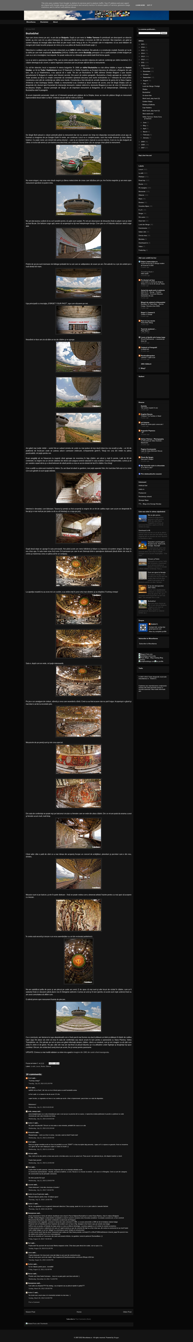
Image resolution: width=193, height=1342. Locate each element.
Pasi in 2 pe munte (148, 321)
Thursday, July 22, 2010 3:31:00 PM (40, 1209)
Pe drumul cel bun (148, 280)
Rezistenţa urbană (145, 496)
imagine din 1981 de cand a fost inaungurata (91, 1052)
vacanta (30, 1184)
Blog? (143, 368)
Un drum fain (147, 95)
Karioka (144, 406)
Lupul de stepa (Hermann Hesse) (151, 451)
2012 (143, 59)
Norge (141, 213)
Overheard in (143, 243)
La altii (33, 1066)
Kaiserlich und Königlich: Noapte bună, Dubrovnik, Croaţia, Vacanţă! (157, 544)
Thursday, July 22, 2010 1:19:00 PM (40, 1199)
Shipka (145, 89)
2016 (143, 47)
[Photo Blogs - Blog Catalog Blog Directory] (153, 659)
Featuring (142, 250)
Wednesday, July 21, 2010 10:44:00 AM (41, 1119)
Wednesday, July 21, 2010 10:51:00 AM (41, 1128)
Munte (43, 1066)
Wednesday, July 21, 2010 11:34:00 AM (41, 1163)
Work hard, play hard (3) (151, 98)
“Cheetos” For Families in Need (151, 416)
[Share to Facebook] (56, 1063)
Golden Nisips (147, 101)
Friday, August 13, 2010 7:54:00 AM (40, 1239)
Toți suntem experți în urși (149, 408)
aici (140, 691)
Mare (140, 199)
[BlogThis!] (52, 1063)
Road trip (142, 180)
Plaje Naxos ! (145, 331)
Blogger (116, 1337)
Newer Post (30, 1312)
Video (141, 246)
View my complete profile (157, 631)
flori (29, 1243)
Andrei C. (154, 624)
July (144, 83)
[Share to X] (54, 1063)
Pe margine (143, 188)
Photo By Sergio (147, 457)
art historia (145, 422)
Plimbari (141, 177)
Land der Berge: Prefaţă (151, 86)
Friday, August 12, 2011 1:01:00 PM (40, 1269)
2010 (143, 66)
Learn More (140, 5)
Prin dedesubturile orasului (151, 474)
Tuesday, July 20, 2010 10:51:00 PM (40, 1083)
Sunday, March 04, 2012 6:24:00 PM (40, 1298)
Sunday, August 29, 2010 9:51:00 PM (41, 1248)
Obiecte (48, 1066)
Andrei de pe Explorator (36, 1194)
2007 (143, 148)
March (145, 132)
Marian (30, 1273)
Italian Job (142, 232)
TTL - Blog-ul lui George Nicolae (150, 504)
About (55, 22)
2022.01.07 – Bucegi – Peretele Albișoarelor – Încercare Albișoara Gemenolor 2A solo (152, 294)
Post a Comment (34, 1302)
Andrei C (31, 1123)
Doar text (142, 221)
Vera (29, 1167)
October (146, 74)
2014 (143, 53)
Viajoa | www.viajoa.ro (149, 261)
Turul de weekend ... (148, 329)
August (145, 80)
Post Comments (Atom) (83, 1319)
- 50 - (142, 432)
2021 (143, 44)
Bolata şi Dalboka (149, 104)
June (145, 122)
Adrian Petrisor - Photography (152, 439)
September (147, 77)
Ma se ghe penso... (155, 515)
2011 (143, 62)
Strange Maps (144, 500)
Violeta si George (146, 314)
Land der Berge (144, 224)
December (147, 68)
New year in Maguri (147, 459)
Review (141, 202)
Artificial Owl (143, 485)
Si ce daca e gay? (147, 467)
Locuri (38, 1066)
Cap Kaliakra (147, 108)
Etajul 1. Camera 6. (148, 312)
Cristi (30, 1078)
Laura (30, 1252)
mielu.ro (141, 489)
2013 (143, 56)
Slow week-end (148, 114)
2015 (143, 50)
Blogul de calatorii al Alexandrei (153, 302)
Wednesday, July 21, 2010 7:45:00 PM (41, 1190)
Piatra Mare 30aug (147, 322)
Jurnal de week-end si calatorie (153, 290)
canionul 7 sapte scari (148, 357)
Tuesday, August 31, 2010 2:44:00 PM (41, 1260)
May (144, 125)
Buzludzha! (146, 92)
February (146, 135)
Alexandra (31, 1132)
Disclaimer (44, 22)
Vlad (29, 1087)
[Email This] (50, 1063)
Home (79, 1312)
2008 (143, 145)
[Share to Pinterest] (58, 1063)
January (146, 138)
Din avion (142, 217)
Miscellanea (31, 22)
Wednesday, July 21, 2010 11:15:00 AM (41, 1149)
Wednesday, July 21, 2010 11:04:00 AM (41, 1138)
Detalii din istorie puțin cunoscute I (152, 424)
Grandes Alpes (144, 206)
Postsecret (142, 493)
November (147, 71)
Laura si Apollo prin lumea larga (153, 337)
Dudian (30, 1264)
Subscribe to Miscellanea (148, 644)
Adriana (30, 1153)
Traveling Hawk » (147, 272)
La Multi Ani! (145, 349)
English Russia (146, 414)
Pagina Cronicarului (148, 449)
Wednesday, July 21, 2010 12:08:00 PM (41, 1180)
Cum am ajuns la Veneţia (157, 572)
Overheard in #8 (144, 530)
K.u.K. (141, 210)
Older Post (127, 1312)
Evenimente (143, 228)
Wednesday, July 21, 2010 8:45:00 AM (41, 1107)
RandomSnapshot (148, 356)
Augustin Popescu (148, 431)
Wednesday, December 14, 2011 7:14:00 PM (43, 1279)
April (145, 128)
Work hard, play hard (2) (151, 111)
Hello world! (144, 273)
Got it (149, 5)
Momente (142, 191)
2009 (143, 142)
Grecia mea (143, 235)
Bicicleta (141, 239)
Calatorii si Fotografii (149, 347)
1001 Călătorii (146, 364)
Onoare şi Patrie (153, 559)
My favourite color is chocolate (153, 465)
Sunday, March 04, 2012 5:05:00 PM (40, 1288)
